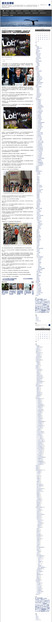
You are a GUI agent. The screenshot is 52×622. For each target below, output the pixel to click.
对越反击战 (39, 225)
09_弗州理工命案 (39, 145)
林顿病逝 (38, 195)
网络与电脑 (38, 271)
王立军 (37, 309)
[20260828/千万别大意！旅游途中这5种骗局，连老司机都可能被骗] (28, 286)
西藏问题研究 (39, 275)
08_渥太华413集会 (40, 132)
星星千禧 (38, 92)
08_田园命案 (39, 135)
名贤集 (38, 229)
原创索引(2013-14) (5, 12)
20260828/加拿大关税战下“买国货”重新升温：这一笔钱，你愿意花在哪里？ (12, 292)
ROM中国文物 (39, 211)
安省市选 (41, 305)
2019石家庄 (38, 294)
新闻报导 (37, 66)
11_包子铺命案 (39, 156)
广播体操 (38, 245)
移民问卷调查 (39, 201)
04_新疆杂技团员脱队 (40, 106)
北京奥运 (37, 59)
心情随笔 (37, 62)
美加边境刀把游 (39, 79)
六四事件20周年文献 (40, 215)
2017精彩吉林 (39, 289)
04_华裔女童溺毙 (39, 105)
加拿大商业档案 (38, 58)
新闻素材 (37, 68)
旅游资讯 (38, 251)
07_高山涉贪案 (39, 125)
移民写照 (37, 166)
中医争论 (38, 178)
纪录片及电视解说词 (40, 555)
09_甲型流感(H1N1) (40, 146)
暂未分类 (37, 98)
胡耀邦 (38, 274)
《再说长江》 (39, 259)
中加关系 (38, 176)
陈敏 (39, 312)
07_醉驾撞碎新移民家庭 (40, 122)
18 (40, 37)
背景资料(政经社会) (39, 171)
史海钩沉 (38, 219)
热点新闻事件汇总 (39, 99)
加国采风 (37, 52)
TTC (37, 175)
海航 (40, 606)
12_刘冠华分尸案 (39, 161)
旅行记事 (37, 69)
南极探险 (38, 73)
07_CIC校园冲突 (39, 119)
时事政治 (37, 85)
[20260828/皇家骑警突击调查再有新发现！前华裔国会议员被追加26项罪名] (20, 286)
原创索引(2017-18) (20, 12)
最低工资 (45, 306)
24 (38, 39)
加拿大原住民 (39, 216)
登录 (36, 316)
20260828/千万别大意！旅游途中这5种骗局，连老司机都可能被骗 (27, 292)
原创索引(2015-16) (13, 12)
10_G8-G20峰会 (39, 152)
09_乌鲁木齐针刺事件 (40, 142)
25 (40, 39)
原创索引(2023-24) (43, 12)
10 (38, 35)
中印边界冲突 (39, 221)
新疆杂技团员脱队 (40, 306)
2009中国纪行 (39, 284)
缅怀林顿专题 (39, 95)
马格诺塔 (42, 312)
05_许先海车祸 (39, 412)
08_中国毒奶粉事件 (40, 126)
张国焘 (45, 305)
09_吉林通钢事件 (39, 442)
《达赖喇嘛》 (39, 565)
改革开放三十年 (39, 192)
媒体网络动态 (39, 535)
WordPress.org (38, 320)
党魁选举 (38, 182)
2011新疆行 (38, 285)
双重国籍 (46, 303)
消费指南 (38, 196)
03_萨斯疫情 (39, 402)
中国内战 (38, 222)
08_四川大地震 (39, 128)
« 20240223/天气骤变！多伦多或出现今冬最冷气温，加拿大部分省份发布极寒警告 (9, 279)
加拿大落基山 (39, 302)
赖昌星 (44, 311)
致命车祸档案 (38, 281)
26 (42, 39)
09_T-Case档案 (39, 139)
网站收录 (11, 15)
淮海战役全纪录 (39, 269)
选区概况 (38, 199)
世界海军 (38, 212)
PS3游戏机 (38, 209)
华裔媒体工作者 (39, 48)
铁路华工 (38, 575)
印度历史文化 (39, 218)
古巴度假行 (38, 75)
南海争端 (39, 303)
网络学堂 (37, 169)
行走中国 (37, 282)
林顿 (36, 308)
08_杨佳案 (38, 131)
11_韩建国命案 (39, 159)
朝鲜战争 (38, 525)
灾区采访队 (39, 129)
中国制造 (38, 179)
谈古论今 (37, 295)
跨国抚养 (47, 609)
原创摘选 (12, 10)
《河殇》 (38, 265)
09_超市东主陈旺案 (40, 149)
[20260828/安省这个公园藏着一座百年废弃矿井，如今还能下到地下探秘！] (5, 286)
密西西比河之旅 (39, 76)
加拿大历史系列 (38, 53)
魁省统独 (38, 279)
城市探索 (38, 232)
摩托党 (36, 306)
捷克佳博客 (8, 3)
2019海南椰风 (39, 291)
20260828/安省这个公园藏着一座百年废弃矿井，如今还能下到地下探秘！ (5, 292)
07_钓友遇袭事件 (39, 422)
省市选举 (38, 198)
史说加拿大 (38, 56)
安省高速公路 (39, 239)
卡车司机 (43, 303)
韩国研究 (38, 278)
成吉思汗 (48, 305)
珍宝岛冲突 (39, 228)
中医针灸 (42, 300)
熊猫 (45, 307)
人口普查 (38, 181)
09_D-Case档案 (39, 138)
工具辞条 (38, 242)
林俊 (48, 306)
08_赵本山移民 (39, 136)
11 (40, 35)
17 (38, 37)
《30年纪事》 (39, 258)
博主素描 (7, 10)
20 (44, 37)
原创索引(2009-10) (33, 10)
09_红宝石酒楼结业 (40, 148)
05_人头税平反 (39, 109)
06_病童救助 (39, 115)
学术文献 (38, 238)
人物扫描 (37, 46)
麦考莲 (46, 312)
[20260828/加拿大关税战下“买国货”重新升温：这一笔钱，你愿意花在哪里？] (13, 286)
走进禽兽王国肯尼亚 (40, 82)
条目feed (37, 616)
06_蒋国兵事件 (39, 116)
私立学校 (38, 255)
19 (42, 37)
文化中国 (38, 249)
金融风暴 (38, 206)
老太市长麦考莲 (39, 272)
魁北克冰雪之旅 (39, 382)
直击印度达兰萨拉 (39, 78)
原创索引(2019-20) (27, 12)
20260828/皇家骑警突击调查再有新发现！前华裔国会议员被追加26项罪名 (20, 292)
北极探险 (38, 252)
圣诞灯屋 (37, 305)
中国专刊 (38, 88)
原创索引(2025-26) (5, 15)
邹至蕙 (37, 312)
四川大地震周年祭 (39, 186)
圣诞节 (39, 305)
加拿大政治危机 (39, 185)
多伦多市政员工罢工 (40, 189)
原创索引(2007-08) (26, 10)
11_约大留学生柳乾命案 (40, 158)
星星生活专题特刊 (39, 86)
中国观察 (38, 63)
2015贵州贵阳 (39, 288)
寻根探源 (38, 241)
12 (42, 35)
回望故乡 (38, 89)
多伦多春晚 (38, 235)
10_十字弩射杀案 (39, 452)
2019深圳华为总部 (40, 292)
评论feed (37, 319)
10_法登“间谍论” (39, 155)
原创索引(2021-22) (35, 12)
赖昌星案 (38, 205)
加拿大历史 (38, 55)
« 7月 (36, 42)
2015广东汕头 (39, 585)
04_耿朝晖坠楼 (39, 108)
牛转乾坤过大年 (39, 392)
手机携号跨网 (39, 191)
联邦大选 (38, 202)
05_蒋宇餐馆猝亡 (39, 112)
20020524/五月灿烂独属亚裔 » (28, 278)
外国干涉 (38, 188)
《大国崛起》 (39, 262)
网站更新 (37, 168)
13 (44, 35)
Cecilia (37, 301)
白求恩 (41, 309)
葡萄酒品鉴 (38, 96)
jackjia (3, 59)
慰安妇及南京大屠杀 (40, 248)
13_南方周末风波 (39, 165)
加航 (43, 302)
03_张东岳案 (39, 102)
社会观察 (38, 65)
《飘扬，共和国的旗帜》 (41, 268)
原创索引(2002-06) (18, 10)
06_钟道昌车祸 (39, 118)
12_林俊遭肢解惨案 (40, 162)
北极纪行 (38, 72)
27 (44, 39)
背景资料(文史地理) (39, 208)
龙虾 (48, 312)
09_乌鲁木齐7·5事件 (40, 141)
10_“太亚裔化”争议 (40, 151)
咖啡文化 (38, 231)
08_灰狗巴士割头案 (40, 432)
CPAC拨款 (38, 172)
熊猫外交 (48, 307)
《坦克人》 (39, 261)
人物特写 (37, 49)
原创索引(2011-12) (41, 10)
